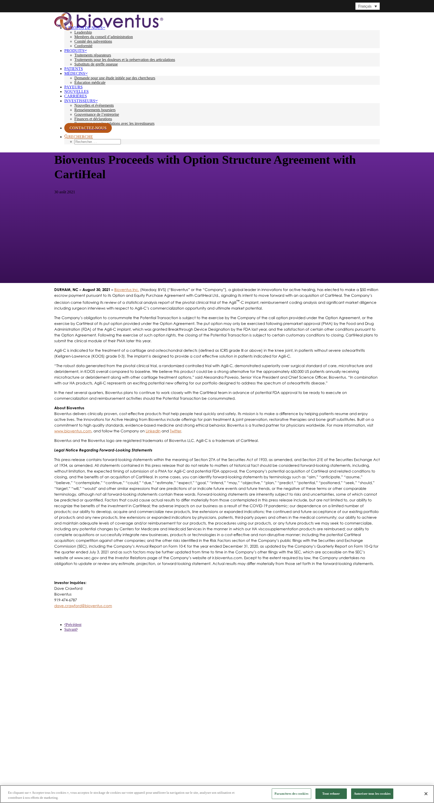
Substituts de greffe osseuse (96, 64)
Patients (73, 69)
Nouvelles (76, 91)
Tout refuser (331, 793)
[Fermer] (425, 793)
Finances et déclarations (93, 119)
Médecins (74, 73)
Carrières (75, 96)
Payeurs (73, 87)
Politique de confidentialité (72, 774)
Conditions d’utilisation (109, 774)
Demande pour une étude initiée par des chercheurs (114, 78)
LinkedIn (153, 431)
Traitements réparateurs (92, 55)
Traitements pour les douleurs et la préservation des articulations (124, 60)
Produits (74, 50)
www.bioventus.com (72, 431)
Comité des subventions (93, 41)
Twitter (175, 431)
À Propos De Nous (83, 28)
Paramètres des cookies (291, 793)
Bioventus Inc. (126, 289)
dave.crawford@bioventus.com (83, 605)
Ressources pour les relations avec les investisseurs (114, 123)
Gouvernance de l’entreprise (96, 114)
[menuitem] (222, 36)
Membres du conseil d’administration (103, 37)
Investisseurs (79, 101)
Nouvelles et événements (94, 105)
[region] (217, 794)
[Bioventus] (217, 16)
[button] (78, 137)
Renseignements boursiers (95, 110)
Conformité (83, 46)
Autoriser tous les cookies (372, 793)
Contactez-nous (72, 739)
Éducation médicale (89, 82)
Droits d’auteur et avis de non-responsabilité (156, 774)
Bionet (61, 746)
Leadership (83, 32)
